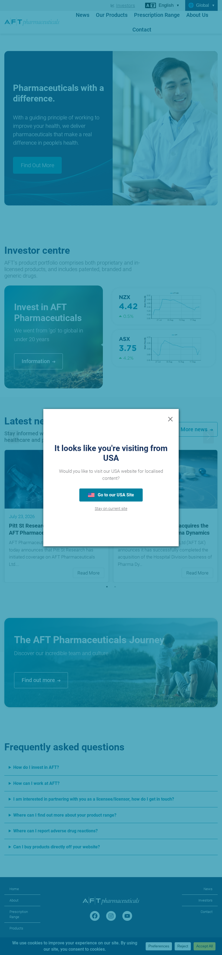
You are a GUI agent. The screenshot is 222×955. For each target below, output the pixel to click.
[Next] (208, 436)
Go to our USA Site (115, 494)
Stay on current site (111, 508)
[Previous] (13, 436)
